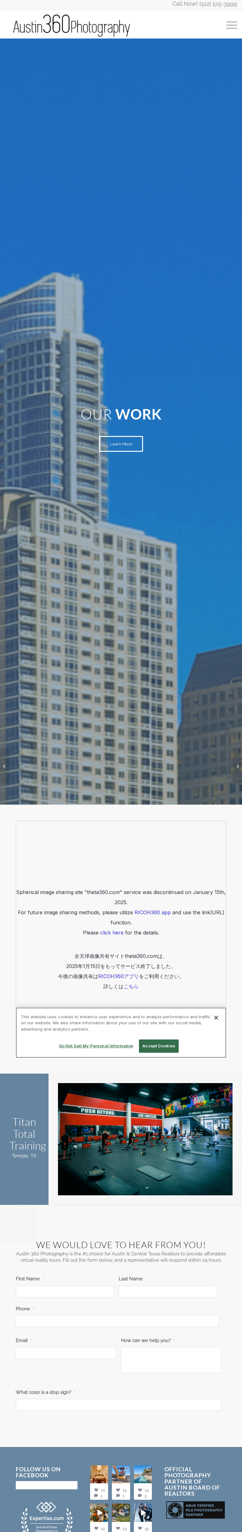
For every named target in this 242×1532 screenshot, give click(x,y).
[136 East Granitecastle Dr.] (5, 766)
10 (163, 1188)
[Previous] (72, 1139)
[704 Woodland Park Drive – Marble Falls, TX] (237, 766)
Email (24, 1340)
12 (173, 1188)
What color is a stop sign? (45, 1392)
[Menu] (228, 24)
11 (168, 1188)
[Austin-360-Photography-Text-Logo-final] (72, 24)
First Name (29, 1278)
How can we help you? (148, 1340)
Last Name (133, 1278)
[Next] (218, 1139)
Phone (25, 1308)
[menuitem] (228, 24)
